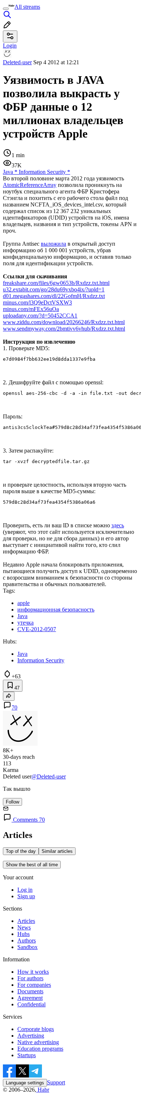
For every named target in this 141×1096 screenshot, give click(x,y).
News (24, 927)
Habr (42, 1090)
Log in (25, 890)
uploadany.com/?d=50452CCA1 (40, 315)
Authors (26, 940)
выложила (53, 244)
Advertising (30, 1035)
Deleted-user (17, 62)
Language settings (25, 1082)
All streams (27, 7)
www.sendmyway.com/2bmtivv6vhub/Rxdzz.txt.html (64, 329)
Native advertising (38, 1042)
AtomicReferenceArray (29, 185)
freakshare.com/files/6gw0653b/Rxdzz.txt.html (56, 283)
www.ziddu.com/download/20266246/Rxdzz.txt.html (64, 322)
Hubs (23, 934)
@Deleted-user (48, 776)
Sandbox (27, 947)
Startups (26, 1055)
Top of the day (21, 851)
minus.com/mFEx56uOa (31, 309)
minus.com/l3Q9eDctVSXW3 (37, 302)
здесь (117, 525)
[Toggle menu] (6, 9)
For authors (30, 978)
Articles (26, 921)
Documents (30, 991)
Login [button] (10, 45)
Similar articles (57, 851)
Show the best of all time (32, 864)
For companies (34, 985)
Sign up (26, 896)
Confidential (31, 1004)
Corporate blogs (35, 1029)
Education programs (40, 1049)
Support (56, 1082)
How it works (33, 972)
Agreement (30, 998)
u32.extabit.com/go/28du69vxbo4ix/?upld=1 (53, 289)
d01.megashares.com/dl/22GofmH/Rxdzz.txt (54, 296)
